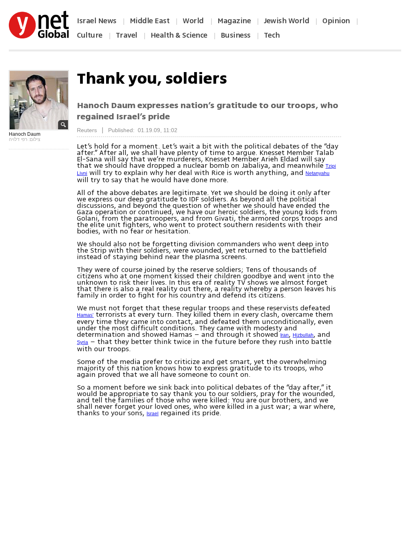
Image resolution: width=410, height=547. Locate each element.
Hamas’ (85, 315)
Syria (82, 342)
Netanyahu (317, 173)
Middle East (150, 20)
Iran (284, 335)
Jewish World (286, 20)
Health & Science (179, 35)
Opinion (336, 20)
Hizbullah (303, 335)
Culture (89, 35)
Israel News (97, 20)
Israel (153, 413)
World (194, 20)
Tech (272, 35)
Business (236, 35)
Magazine (234, 20)
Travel (126, 35)
